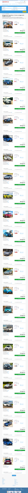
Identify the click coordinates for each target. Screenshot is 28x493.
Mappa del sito (22, 489)
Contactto (9, 489)
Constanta (3, 483)
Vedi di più (14, 485)
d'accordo (22, 0)
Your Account (22, 1)
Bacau (3, 481)
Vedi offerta (19, 32)
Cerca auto (24, 11)
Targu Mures (4, 13)
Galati (15, 483)
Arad (2, 482)
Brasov (3, 480)
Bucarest (3, 479)
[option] (3, 7)
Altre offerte (14, 475)
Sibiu (15, 480)
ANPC (15, 490)
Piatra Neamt (16, 482)
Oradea (15, 481)
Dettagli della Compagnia (17, 489)
